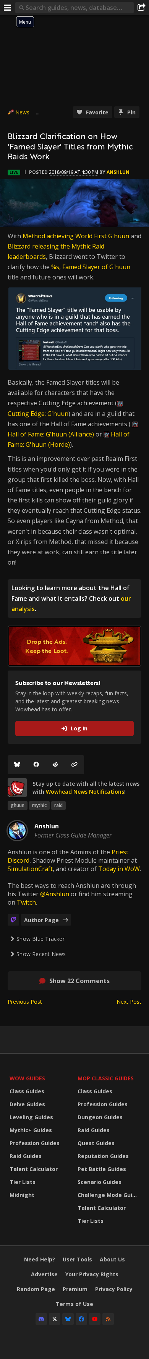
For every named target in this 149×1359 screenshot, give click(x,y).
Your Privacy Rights (91, 1274)
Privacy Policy (114, 1289)
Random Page (36, 1289)
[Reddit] (55, 764)
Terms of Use (74, 1304)
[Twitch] (13, 920)
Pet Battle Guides (102, 1169)
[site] (17, 787)
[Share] (141, 7)
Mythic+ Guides (31, 1130)
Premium (75, 1289)
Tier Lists (23, 1182)
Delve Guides (27, 1104)
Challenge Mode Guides (110, 1195)
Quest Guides (96, 1143)
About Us (112, 1259)
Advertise (44, 1274)
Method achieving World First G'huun (76, 236)
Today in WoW (119, 869)
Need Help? (39, 1259)
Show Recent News (41, 954)
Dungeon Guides (100, 1117)
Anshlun (118, 172)
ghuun (17, 805)
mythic (39, 805)
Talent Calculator (34, 1169)
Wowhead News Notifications (85, 791)
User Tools (77, 1259)
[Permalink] (74, 764)
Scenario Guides (99, 1182)
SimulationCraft (30, 869)
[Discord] (41, 1319)
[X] (54, 1319)
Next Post (129, 1001)
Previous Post (25, 1001)
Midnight (22, 1195)
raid (58, 805)
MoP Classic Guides (106, 1078)
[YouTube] (94, 1319)
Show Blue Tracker (40, 938)
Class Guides (27, 1091)
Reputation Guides (103, 1156)
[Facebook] (36, 764)
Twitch (26, 902)
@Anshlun (54, 894)
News (22, 112)
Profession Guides (35, 1143)
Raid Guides (26, 1156)
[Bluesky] (17, 764)
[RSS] (108, 1319)
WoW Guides (27, 1078)
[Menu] (7, 7)
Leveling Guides (31, 1117)
